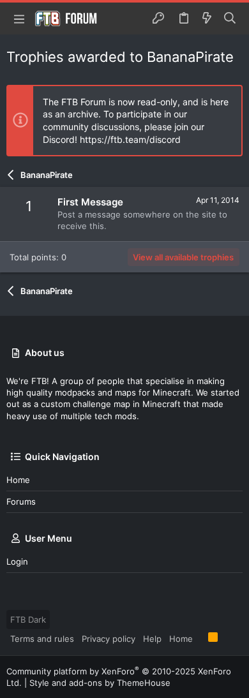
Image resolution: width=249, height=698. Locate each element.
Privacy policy (108, 639)
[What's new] (207, 18)
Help (152, 639)
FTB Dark (28, 619)
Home (18, 480)
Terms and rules (42, 639)
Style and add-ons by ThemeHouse (99, 683)
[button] (19, 18)
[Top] (200, 638)
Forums (21, 501)
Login (17, 561)
